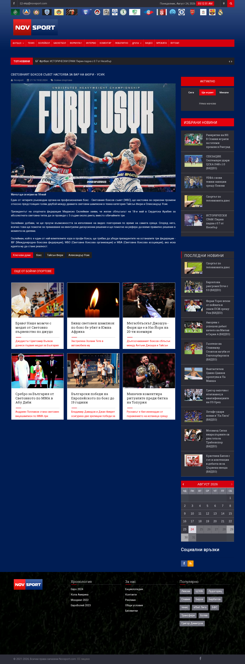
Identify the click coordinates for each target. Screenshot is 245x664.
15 (230, 513)
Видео (149, 43)
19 (207, 521)
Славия (185, 599)
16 (184, 521)
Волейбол (44, 43)
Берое (199, 599)
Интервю (91, 43)
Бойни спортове (63, 80)
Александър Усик (79, 255)
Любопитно (121, 43)
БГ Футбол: (43, 61)
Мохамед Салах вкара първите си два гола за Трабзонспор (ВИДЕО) (217, 438)
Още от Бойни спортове (32, 271)
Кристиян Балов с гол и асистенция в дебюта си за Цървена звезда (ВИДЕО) (218, 463)
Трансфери (188, 615)
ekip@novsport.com (35, 3)
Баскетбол (60, 43)
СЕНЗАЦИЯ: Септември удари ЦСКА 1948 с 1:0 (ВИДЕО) (218, 162)
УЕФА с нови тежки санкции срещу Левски (216, 181)
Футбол (17, 43)
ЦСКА (199, 591)
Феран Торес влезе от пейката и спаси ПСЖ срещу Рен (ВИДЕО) (218, 307)
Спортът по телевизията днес (218, 198)
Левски (185, 591)
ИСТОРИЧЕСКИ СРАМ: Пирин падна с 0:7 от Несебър (80, 61)
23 (184, 529)
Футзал (174, 43)
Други (135, 43)
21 (222, 521)
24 (192, 529)
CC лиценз (83, 659)
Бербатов (215, 599)
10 (192, 513)
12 (207, 513)
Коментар (105, 43)
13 (215, 513)
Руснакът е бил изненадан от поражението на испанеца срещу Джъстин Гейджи (147, 416)
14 (222, 513)
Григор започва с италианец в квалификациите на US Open (217, 396)
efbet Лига (200, 607)
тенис (184, 607)
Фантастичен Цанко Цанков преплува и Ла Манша (215, 375)
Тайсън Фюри (55, 255)
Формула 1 (76, 43)
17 (192, 521)
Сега (191, 92)
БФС (214, 607)
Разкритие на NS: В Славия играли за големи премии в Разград (218, 141)
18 (200, 521)
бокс (39, 255)
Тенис (31, 43)
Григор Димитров (192, 623)
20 (215, 521)
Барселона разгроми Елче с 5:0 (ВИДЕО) (217, 286)
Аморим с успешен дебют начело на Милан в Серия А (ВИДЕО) (218, 328)
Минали (224, 92)
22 (230, 521)
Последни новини (204, 256)
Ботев (204, 615)
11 (199, 513)
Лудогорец (215, 591)
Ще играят (208, 92)
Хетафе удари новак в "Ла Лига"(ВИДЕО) (217, 415)
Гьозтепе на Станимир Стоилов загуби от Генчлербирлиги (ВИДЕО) (218, 351)
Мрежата (161, 43)
